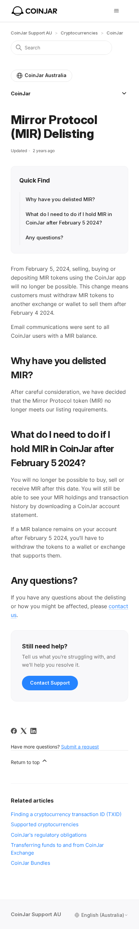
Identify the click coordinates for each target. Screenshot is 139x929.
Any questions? (44, 237)
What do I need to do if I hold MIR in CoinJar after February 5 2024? (69, 218)
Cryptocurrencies (79, 32)
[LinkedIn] (33, 731)
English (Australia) (102, 915)
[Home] (34, 11)
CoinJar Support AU (31, 32)
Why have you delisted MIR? (60, 199)
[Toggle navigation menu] (116, 11)
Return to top (26, 762)
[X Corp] (24, 731)
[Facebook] (14, 731)
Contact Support (50, 683)
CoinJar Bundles (30, 863)
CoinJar (115, 32)
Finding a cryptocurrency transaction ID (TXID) (66, 814)
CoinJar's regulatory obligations (49, 835)
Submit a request (80, 746)
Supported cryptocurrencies (45, 824)
